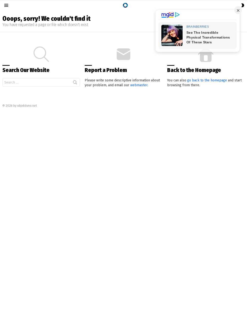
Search (75, 83)
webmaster (138, 85)
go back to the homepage (207, 80)
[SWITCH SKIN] (243, 5)
